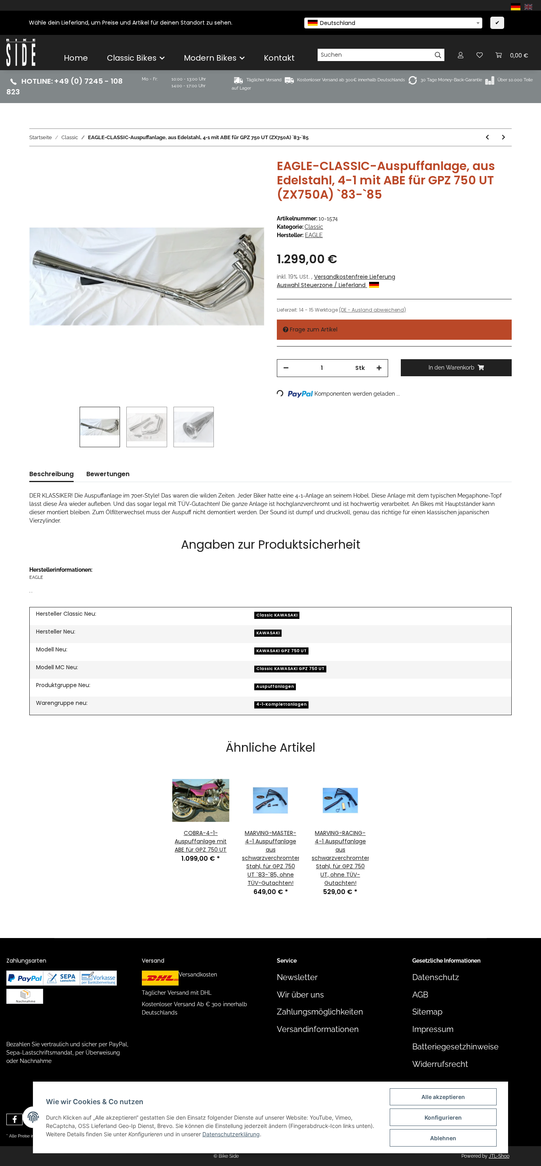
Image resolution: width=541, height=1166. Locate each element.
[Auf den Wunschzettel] (247, 177)
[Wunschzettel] (479, 55)
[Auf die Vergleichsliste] (227, 177)
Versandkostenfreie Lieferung (354, 277)
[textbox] (393, 23)
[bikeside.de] (20, 52)
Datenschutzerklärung (231, 1134)
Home (76, 57)
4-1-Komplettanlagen (281, 704)
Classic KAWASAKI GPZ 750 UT (290, 669)
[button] (460, 55)
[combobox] (393, 23)
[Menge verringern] (286, 368)
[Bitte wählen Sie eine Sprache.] (517, 6)
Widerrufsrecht (440, 1064)
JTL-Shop (499, 1156)
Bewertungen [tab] (108, 474)
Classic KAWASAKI (276, 615)
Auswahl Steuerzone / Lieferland (322, 285)
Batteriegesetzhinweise (455, 1046)
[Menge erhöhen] (379, 368)
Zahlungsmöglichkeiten (320, 1012)
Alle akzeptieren (443, 1096)
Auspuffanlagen (275, 686)
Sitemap (427, 1012)
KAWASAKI (268, 633)
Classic (314, 227)
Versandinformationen (318, 1029)
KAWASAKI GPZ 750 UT (281, 651)
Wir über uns (300, 994)
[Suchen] (438, 55)
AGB (420, 994)
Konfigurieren (443, 1117)
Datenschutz (435, 977)
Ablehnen (443, 1138)
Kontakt (279, 57)
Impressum (432, 1029)
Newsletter (297, 977)
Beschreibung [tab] (51, 474)
